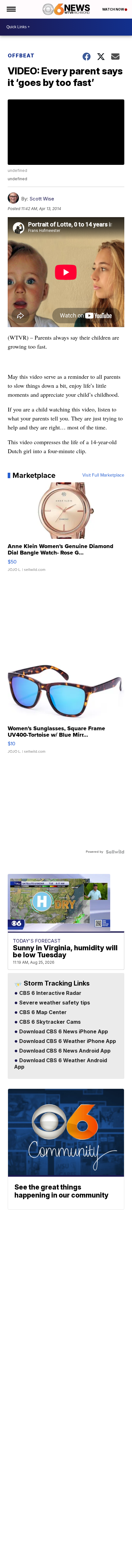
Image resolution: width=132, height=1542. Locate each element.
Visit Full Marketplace (103, 475)
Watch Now (113, 9)
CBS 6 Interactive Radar (49, 993)
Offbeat (21, 55)
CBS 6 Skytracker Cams (49, 1022)
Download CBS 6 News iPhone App (63, 1032)
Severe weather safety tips (54, 1003)
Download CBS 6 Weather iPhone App (67, 1041)
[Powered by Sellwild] (115, 852)
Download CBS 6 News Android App (64, 1051)
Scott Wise (41, 199)
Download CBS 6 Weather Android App (60, 1064)
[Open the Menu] (11, 9)
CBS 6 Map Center (42, 1012)
